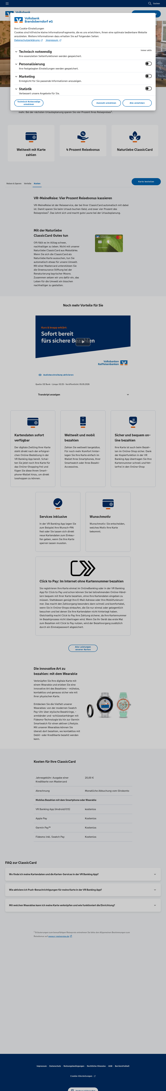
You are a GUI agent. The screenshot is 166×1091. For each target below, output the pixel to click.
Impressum (52, 40)
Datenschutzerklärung (27, 40)
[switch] (148, 64)
